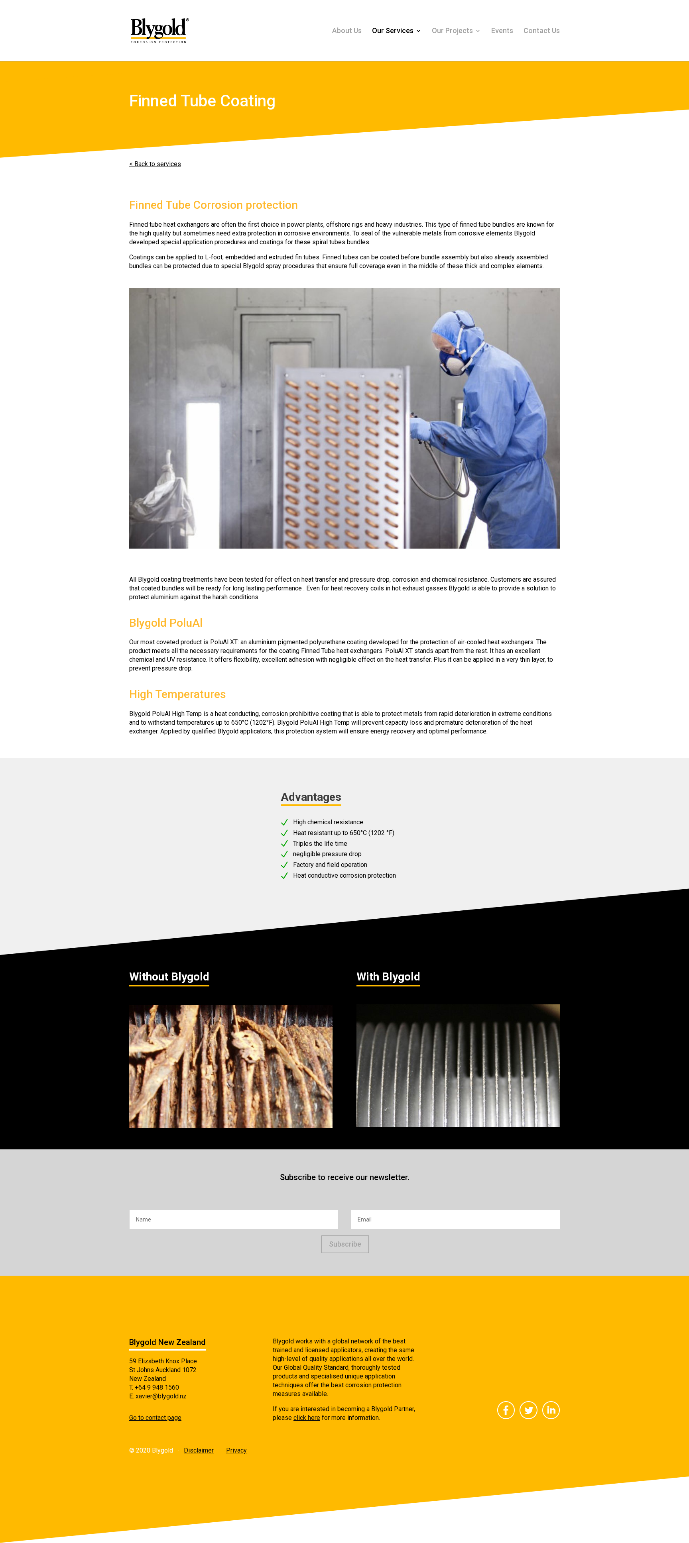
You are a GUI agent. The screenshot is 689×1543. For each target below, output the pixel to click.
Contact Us (542, 31)
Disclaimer (199, 1450)
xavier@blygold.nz (161, 1396)
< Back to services (155, 164)
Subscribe (345, 1244)
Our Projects (452, 31)
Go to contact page (155, 1417)
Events (502, 31)
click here (306, 1417)
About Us (347, 31)
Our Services (392, 31)
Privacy (236, 1450)
